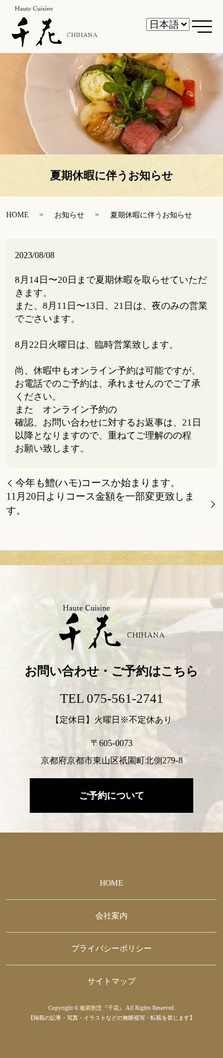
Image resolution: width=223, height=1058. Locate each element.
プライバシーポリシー (111, 948)
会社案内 (111, 915)
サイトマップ (111, 981)
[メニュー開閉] (202, 26)
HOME (17, 215)
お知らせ (69, 215)
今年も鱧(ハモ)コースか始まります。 (97, 482)
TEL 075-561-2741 (112, 698)
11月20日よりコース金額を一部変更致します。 (100, 503)
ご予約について (111, 795)
